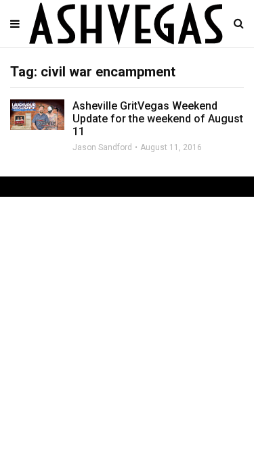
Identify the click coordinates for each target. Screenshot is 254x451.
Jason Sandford (102, 147)
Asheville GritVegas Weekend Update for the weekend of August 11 (157, 118)
